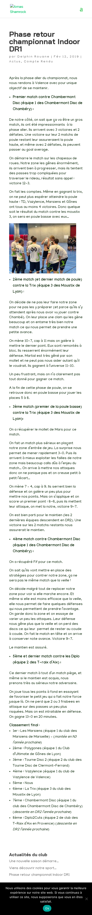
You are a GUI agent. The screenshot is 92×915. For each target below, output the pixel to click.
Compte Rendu (38, 62)
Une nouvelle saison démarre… (34, 862)
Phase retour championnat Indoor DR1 (39, 875)
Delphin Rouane (33, 57)
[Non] (86, 899)
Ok (47, 908)
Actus (15, 62)
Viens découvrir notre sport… (32, 868)
